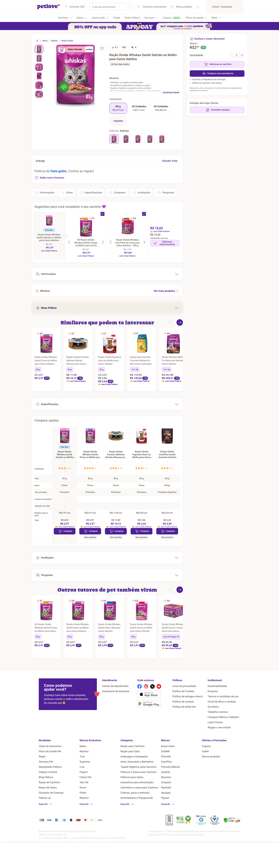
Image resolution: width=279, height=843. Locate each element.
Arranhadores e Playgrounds (136, 797)
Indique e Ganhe (48, 772)
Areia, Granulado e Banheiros (136, 761)
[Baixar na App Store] (153, 695)
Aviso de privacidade (184, 686)
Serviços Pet (46, 761)
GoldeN (165, 751)
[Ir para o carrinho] (198, 6)
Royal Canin (168, 746)
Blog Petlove (46, 777)
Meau (83, 746)
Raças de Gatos (48, 787)
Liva (82, 766)
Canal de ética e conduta (222, 701)
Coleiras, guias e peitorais (135, 792)
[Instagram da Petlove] (146, 686)
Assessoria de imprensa (115, 691)
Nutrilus (84, 751)
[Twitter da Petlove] (152, 686)
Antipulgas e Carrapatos (134, 756)
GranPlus (166, 761)
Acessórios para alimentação (137, 782)
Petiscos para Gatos (131, 777)
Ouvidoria (213, 706)
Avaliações (144, 192)
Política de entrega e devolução (188, 696)
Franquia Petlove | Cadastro (223, 717)
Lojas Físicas (215, 722)
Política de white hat (184, 706)
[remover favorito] (102, 48)
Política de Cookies (183, 691)
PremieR (166, 756)
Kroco (83, 787)
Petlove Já (45, 797)
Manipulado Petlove (50, 766)
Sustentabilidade (217, 686)
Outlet (205, 751)
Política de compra (183, 701)
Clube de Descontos (50, 746)
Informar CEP (77, 6)
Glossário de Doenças (51, 792)
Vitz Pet (84, 782)
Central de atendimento (115, 686)
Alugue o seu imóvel (219, 727)
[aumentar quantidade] (242, 55)
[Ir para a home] (48, 8)
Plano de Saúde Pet (50, 751)
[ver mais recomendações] (179, 322)
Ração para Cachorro (132, 746)
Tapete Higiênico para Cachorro (138, 766)
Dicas (69, 192)
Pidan (83, 792)
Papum (84, 772)
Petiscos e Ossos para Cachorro (138, 772)
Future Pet (85, 777)
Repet (42, 756)
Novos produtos (211, 756)
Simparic (166, 782)
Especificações (93, 192)
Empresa (213, 691)
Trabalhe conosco (218, 711)
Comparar (120, 192)
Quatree (165, 772)
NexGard (166, 787)
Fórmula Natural (170, 766)
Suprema (85, 761)
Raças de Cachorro (49, 782)
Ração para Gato (130, 751)
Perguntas (168, 192)
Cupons (206, 746)
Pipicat (165, 797)
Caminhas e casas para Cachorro (139, 787)
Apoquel (165, 792)
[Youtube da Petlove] (159, 686)
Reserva (84, 797)
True (82, 756)
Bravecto (166, 777)
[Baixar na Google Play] (153, 704)
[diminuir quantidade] (231, 55)
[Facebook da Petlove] (139, 686)
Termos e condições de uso (223, 696)
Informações (47, 192)
